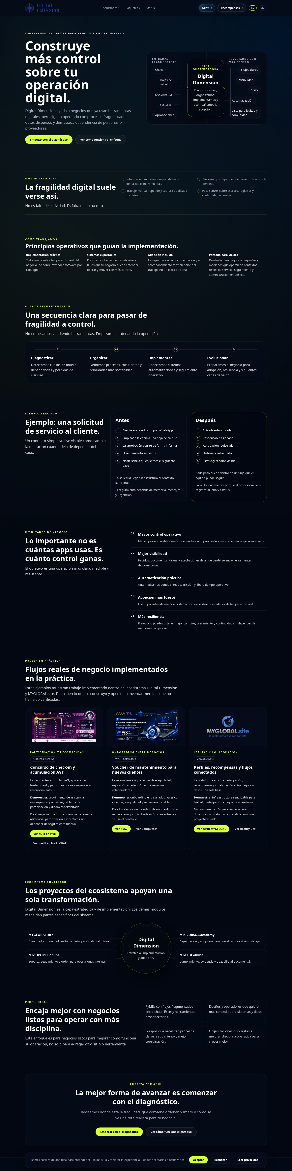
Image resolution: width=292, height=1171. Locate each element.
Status (150, 8)
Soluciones (111, 8)
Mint (205, 8)
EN (262, 8)
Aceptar (198, 1160)
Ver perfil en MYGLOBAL (50, 843)
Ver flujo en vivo (44, 834)
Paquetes (133, 8)
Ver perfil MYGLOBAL (211, 829)
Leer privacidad (247, 1160)
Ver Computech (147, 829)
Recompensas (230, 8)
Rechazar (220, 1160)
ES (252, 8)
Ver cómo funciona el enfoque (100, 139)
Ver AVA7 (121, 829)
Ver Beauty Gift (245, 829)
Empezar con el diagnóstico (49, 139)
